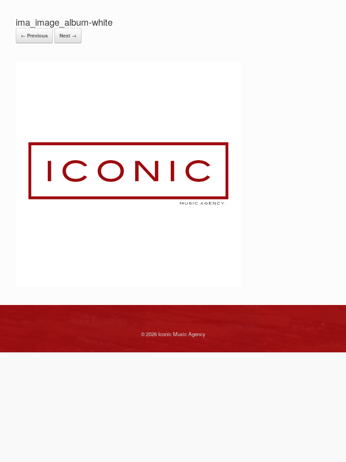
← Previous (34, 35)
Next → (68, 35)
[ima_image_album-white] (128, 284)
